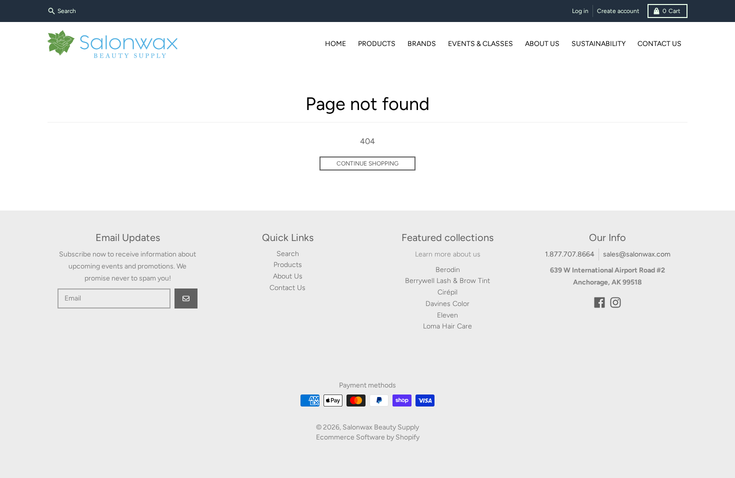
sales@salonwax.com (636, 254)
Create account (618, 11)
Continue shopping (367, 163)
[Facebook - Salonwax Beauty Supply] (600, 302)
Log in (580, 11)
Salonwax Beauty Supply (380, 427)
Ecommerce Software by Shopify (368, 437)
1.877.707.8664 (569, 254)
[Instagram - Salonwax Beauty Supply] (616, 302)
